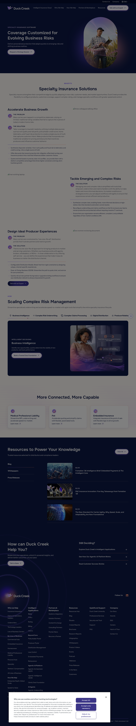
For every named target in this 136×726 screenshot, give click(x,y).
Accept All (86, 700)
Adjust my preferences (86, 715)
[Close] (106, 697)
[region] (59, 707)
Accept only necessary (86, 707)
